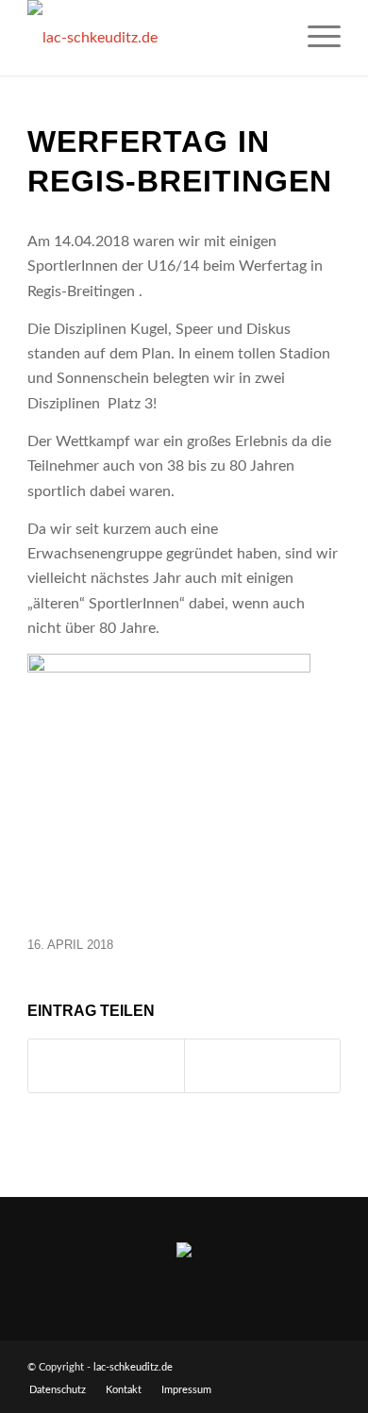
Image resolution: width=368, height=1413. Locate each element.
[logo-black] (152, 37)
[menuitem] (315, 37)
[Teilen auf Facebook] (106, 1065)
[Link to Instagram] (262, 1065)
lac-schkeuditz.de (133, 1367)
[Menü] (315, 37)
